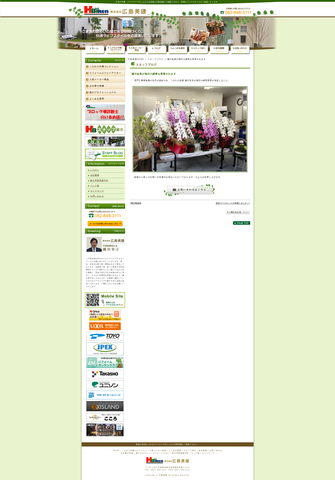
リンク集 (94, 185)
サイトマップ (97, 191)
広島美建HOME (136, 59)
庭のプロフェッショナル (103, 92)
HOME (116, 450)
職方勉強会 (136, 203)
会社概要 (94, 175)
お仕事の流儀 (97, 86)
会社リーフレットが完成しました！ (232, 203)
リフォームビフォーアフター (105, 73)
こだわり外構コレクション (104, 66)
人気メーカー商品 (99, 79)
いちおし (94, 170)
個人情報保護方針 (99, 180)
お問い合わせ (97, 196)
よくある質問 (97, 99)
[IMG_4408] (190, 171)
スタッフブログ (155, 59)
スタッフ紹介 (190, 450)
